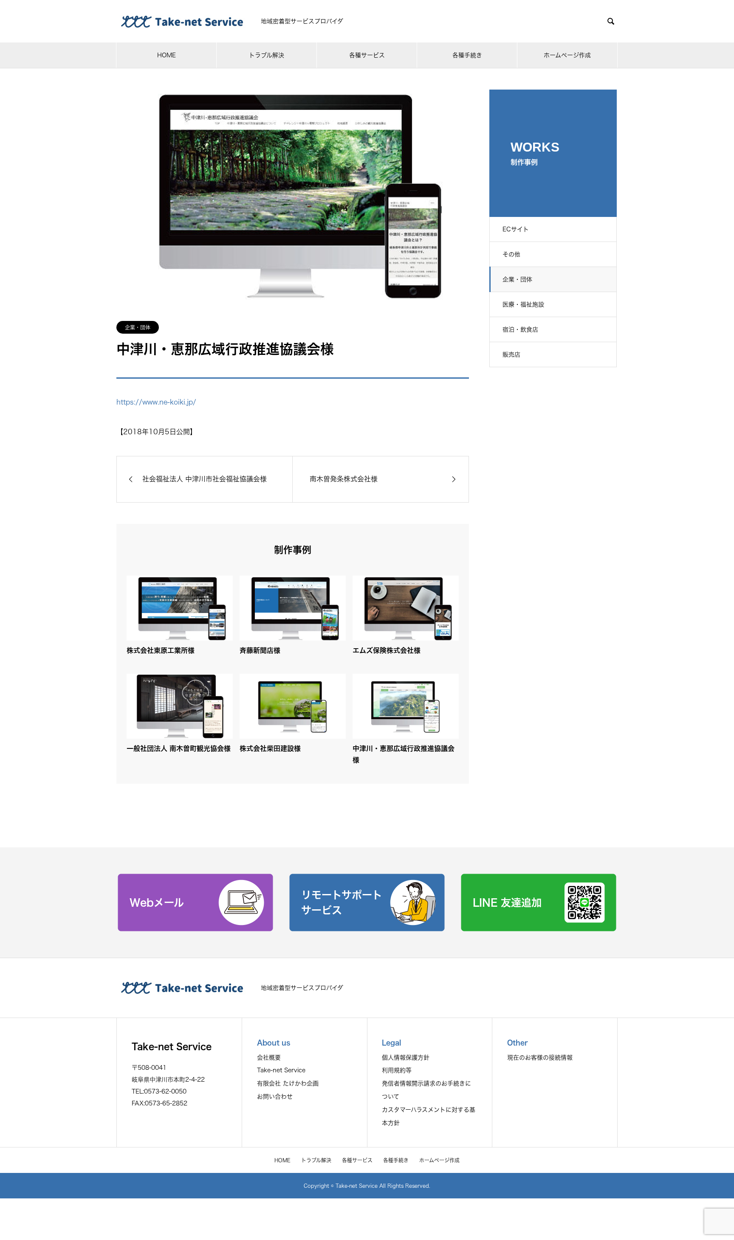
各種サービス (367, 55)
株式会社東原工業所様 (161, 650)
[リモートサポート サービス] (367, 928)
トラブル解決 (266, 55)
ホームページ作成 (567, 55)
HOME (166, 55)
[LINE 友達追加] (538, 928)
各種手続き (467, 55)
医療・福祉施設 (523, 304)
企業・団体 (517, 279)
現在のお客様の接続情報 (540, 1057)
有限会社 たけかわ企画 (288, 1083)
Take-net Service (281, 1070)
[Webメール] (195, 928)
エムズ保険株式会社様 (387, 650)
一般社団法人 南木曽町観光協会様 (179, 748)
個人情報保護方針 (405, 1057)
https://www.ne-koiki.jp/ (156, 402)
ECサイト (516, 229)
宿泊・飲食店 (520, 329)
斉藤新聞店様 (260, 650)
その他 (511, 254)
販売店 (511, 354)
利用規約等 (397, 1070)
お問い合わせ (275, 1096)
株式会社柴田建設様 (270, 748)
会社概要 (269, 1057)
